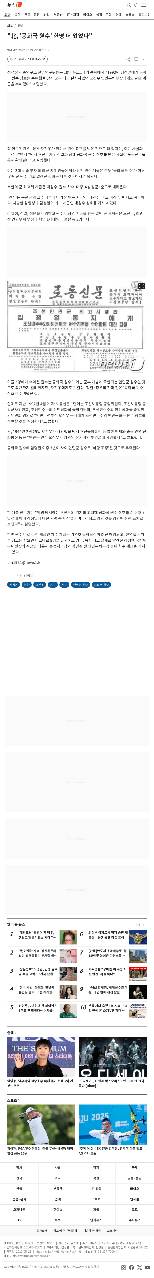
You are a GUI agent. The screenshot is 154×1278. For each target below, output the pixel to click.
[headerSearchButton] (129, 4)
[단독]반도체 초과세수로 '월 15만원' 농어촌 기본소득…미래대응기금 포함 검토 (107, 956)
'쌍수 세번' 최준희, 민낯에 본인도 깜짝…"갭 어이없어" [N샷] (38, 992)
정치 (19, 1168)
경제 (96, 1168)
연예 (10, 1032)
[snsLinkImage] (123, 1267)
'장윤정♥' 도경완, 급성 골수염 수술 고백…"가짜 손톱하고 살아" (38, 974)
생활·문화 (19, 1199)
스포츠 (12, 1100)
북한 (26, 584)
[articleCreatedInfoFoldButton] (48, 50)
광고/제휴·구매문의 (65, 1231)
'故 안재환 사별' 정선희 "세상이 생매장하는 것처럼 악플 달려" (38, 956)
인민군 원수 (80, 584)
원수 (53, 584)
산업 (19, 1189)
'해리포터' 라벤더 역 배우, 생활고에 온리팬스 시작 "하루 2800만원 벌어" (37, 937)
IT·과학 (96, 1189)
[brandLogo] (14, 4)
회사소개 (42, 1231)
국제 (135, 1168)
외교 (10, 26)
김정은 (13, 584)
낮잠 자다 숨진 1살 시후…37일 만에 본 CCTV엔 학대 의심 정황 (107, 1011)
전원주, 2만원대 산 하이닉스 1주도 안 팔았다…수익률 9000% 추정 (38, 1011)
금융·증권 (135, 1178)
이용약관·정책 (92, 1231)
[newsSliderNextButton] (143, 925)
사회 (58, 1168)
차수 (64, 584)
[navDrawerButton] (144, 4)
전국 (19, 1178)
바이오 (134, 1189)
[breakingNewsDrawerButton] (136, 4)
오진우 (39, 584)
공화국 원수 (101, 584)
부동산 (57, 1189)
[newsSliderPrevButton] (133, 925)
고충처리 (112, 1231)
